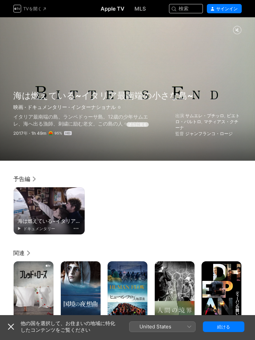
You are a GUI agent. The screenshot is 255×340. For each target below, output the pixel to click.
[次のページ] (248, 291)
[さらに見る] (76, 228)
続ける (223, 326)
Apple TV (113, 8)
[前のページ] (6, 291)
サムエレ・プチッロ (204, 115)
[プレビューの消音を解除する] (237, 30)
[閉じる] (11, 327)
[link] (25, 179)
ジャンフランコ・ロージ (209, 133)
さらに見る (137, 124)
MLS (140, 8)
